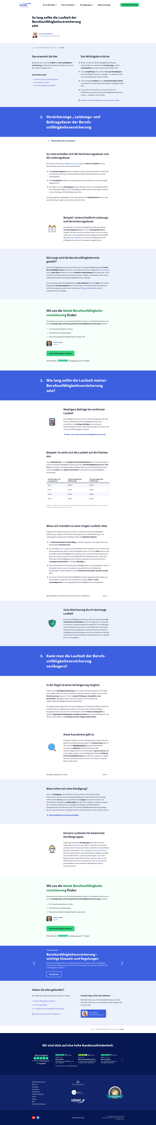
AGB (33, 1102)
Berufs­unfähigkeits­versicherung (69, 163)
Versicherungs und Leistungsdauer (46, 79)
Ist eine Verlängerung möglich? (45, 85)
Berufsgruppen (86, 5)
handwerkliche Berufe (99, 850)
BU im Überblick (49, 5)
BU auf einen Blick (41, 1005)
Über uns (35, 1084)
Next (122, 963)
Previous (34, 963)
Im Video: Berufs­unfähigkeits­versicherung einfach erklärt (100, 100)
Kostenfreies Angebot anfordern (60, 353)
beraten (79, 861)
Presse (34, 1097)
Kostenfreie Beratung (129, 5)
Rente (62, 549)
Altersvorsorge (62, 568)
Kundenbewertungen (38, 1082)
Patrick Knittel (58, 342)
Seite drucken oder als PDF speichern (47, 1014)
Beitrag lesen (53, 974)
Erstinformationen (38, 1094)
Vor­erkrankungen (78, 845)
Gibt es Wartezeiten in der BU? (45, 1001)
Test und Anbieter (67, 5)
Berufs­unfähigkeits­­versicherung (47, 48)
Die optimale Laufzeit (42, 82)
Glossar (34, 1099)
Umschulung (103, 270)
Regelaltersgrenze (79, 745)
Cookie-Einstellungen (38, 1104)
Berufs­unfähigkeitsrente (78, 238)
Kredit (70, 637)
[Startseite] (33, 47)
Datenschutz (36, 1092)
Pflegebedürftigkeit (87, 288)
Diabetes (100, 858)
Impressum (35, 1089)
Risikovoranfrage (104, 5)
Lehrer (82, 850)
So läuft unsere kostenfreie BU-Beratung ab (49, 1009)
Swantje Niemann (47, 34)
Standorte (35, 1087)
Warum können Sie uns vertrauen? (63, 141)
